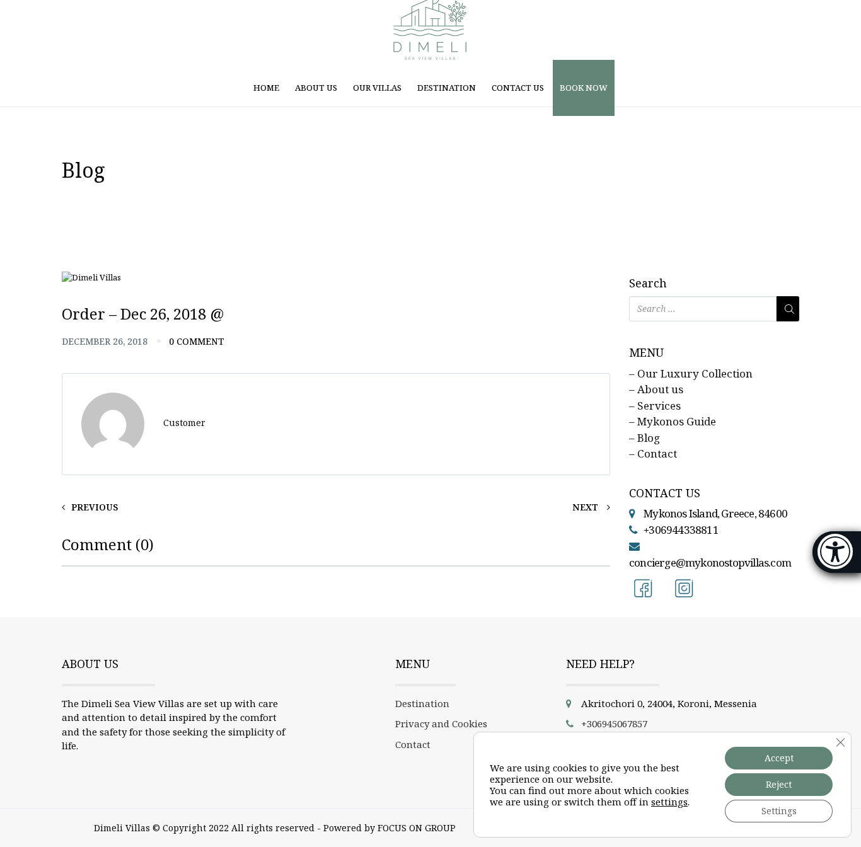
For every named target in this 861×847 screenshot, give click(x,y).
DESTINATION (446, 87)
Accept (779, 758)
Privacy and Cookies (441, 723)
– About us (656, 389)
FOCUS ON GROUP (417, 828)
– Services (655, 405)
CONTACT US (518, 87)
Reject (779, 784)
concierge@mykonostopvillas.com (710, 562)
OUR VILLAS (377, 87)
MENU (646, 353)
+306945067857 (614, 723)
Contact (412, 744)
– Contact (653, 453)
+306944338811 (681, 529)
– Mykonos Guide (672, 421)
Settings (779, 811)
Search (648, 283)
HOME (266, 87)
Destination (422, 703)
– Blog (644, 437)
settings (669, 801)
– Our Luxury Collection (691, 373)
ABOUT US (316, 87)
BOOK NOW (584, 87)
